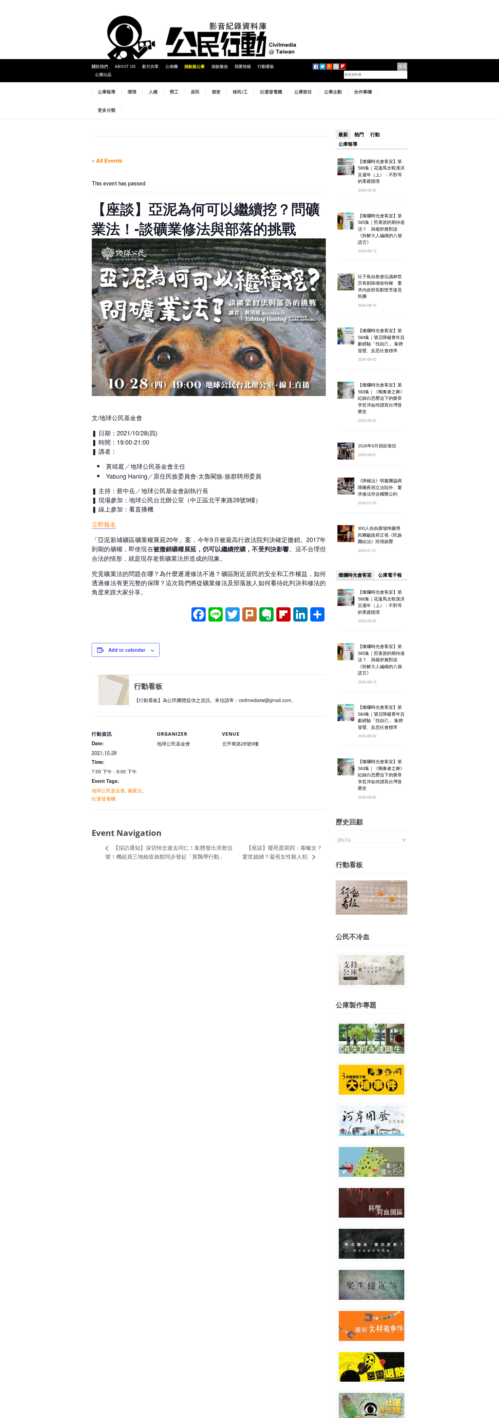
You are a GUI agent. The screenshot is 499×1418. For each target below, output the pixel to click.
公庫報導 (106, 92)
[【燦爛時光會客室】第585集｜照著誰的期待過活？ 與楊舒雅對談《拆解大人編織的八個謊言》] (345, 220)
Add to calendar (126, 649)
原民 (195, 92)
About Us (125, 66)
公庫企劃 (333, 92)
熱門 (359, 134)
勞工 (174, 92)
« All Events (107, 160)
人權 (153, 92)
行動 (375, 134)
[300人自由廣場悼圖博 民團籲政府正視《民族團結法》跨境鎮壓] (345, 533)
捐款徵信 (219, 66)
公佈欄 (171, 66)
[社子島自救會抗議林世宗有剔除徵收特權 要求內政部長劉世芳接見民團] (345, 281)
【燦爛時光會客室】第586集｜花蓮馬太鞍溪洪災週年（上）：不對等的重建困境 (381, 171)
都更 (216, 92)
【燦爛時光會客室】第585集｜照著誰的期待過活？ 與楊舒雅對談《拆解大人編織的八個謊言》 (381, 229)
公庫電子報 (390, 575)
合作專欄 (363, 92)
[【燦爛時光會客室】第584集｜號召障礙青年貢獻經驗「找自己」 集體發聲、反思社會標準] (345, 335)
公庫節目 (303, 92)
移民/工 (240, 92)
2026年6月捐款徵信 (377, 446)
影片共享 (150, 66)
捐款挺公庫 (194, 66)
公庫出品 (103, 74)
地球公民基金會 (108, 790)
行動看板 (266, 66)
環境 (132, 92)
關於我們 (100, 66)
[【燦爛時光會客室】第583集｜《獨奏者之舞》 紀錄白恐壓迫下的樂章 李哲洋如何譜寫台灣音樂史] (345, 390)
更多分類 (106, 110)
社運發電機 (271, 92)
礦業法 (135, 790)
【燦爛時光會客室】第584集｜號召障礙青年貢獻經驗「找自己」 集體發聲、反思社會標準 (381, 340)
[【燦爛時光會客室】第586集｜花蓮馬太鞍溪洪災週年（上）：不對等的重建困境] (345, 166)
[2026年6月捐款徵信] (345, 450)
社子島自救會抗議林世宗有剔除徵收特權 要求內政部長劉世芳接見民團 (380, 286)
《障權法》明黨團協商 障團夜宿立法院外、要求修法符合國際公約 (382, 487)
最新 (343, 134)
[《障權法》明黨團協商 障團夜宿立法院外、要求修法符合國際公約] (345, 485)
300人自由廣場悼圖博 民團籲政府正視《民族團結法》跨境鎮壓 (381, 534)
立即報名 (104, 524)
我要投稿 (243, 66)
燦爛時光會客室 (355, 575)
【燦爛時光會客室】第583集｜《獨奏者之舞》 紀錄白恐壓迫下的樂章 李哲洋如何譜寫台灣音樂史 (381, 398)
